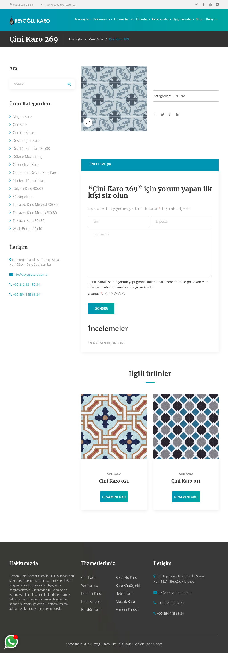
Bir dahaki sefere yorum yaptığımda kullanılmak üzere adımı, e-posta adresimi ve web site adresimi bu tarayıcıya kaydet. (150, 284)
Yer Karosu (89, 585)
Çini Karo (96, 39)
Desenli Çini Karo (26, 140)
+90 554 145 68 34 (26, 294)
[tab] (150, 164)
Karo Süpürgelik (128, 585)
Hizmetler (121, 19)
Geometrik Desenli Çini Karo (35, 172)
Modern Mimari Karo (29, 180)
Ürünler (142, 19)
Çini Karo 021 (114, 481)
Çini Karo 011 (185, 481)
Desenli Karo (91, 593)
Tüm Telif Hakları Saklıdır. (127, 644)
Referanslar (160, 19)
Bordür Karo (90, 609)
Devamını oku (114, 497)
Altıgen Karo (22, 116)
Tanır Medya (153, 644)
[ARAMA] (69, 84)
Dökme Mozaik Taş (27, 156)
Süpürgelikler (23, 196)
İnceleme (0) (100, 164)
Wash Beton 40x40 (27, 228)
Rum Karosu (90, 601)
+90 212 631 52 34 (26, 284)
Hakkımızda (101, 19)
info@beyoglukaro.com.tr (31, 274)
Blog (199, 19)
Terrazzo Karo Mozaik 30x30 (35, 212)
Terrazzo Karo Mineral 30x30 (35, 204)
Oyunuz (95, 293)
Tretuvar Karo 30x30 (28, 220)
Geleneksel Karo (26, 164)
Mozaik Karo (125, 601)
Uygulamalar (182, 19)
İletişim (211, 19)
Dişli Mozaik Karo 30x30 (31, 148)
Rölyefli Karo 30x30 (28, 188)
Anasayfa (82, 19)
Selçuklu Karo (126, 577)
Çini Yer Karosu (24, 132)
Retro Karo (124, 593)
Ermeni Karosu (127, 609)
